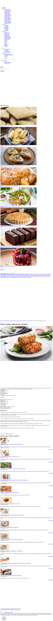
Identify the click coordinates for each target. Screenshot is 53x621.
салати (31, 273)
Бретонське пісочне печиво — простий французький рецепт (11, 575)
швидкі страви (6, 277)
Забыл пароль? (7, 63)
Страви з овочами (8, 14)
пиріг (25, 276)
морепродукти (24, 277)
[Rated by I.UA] (2, 612)
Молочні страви (7, 23)
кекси (17, 277)
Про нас (6, 56)
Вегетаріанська (7, 49)
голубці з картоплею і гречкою (7, 433)
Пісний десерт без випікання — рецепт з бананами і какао (10, 246)
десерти (23, 273)
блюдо (13, 274)
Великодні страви (8, 38)
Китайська (6, 27)
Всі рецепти (4, 617)
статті (42, 276)
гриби (22, 275)
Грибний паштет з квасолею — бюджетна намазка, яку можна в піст (12, 165)
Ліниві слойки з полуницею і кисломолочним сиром (9, 492)
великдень (45, 276)
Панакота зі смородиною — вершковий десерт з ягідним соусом (11, 444)
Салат (33, 275)
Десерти (6, 41)
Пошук (6, 58)
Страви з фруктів (8, 15)
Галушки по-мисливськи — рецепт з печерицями (9, 145)
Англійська (7, 30)
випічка (27, 273)
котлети (14, 276)
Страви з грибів (7, 17)
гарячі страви (42, 273)
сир (12, 276)
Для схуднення (7, 51)
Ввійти (6, 61)
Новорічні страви (8, 37)
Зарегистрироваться (8, 62)
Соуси (6, 43)
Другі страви (7, 33)
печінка (1, 277)
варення (31, 276)
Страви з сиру (7, 20)
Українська (6, 25)
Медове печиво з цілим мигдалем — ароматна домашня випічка (11, 539)
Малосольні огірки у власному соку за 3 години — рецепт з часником (12, 468)
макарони (29, 277)
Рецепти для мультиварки (9, 54)
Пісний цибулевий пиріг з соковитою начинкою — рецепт (10, 226)
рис (9, 277)
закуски (34, 273)
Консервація (7, 44)
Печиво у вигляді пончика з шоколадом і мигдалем (9, 527)
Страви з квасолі (7, 11)
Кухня (3, 24)
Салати (6, 40)
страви (1, 275)
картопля (36, 275)
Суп (20, 275)
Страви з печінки (8, 19)
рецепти (3, 274)
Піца (5, 42)
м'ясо (46, 273)
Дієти (3, 48)
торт (19, 277)
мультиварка (16, 275)
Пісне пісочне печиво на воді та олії (6, 125)
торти (10, 276)
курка (7, 275)
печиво (17, 276)
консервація (40, 275)
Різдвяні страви (7, 36)
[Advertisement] (26, 2)
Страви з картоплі (8, 10)
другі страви (18, 274)
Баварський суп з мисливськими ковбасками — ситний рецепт (11, 550)
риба (4, 275)
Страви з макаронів (8, 18)
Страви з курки (7, 12)
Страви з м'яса (7, 16)
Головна (3, 7)
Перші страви (7, 32)
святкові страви (6, 276)
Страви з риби (7, 9)
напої (44, 275)
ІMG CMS (14, 608)
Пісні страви (7, 34)
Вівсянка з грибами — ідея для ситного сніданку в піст (10, 206)
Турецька (6, 29)
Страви (3, 8)
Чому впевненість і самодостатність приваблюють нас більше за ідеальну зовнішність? (15, 563)
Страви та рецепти (4, 608)
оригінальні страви (27, 275)
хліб (21, 277)
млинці (28, 276)
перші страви (11, 275)
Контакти (6, 55)
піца (23, 276)
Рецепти (3, 31)
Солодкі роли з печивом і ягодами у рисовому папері (9, 456)
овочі (37, 273)
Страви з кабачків (8, 21)
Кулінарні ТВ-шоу (8, 53)
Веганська (6, 50)
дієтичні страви (35, 276)
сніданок (49, 276)
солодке (49, 273)
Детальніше (50, 449)
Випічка (6, 45)
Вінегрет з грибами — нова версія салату (7, 266)
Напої (6, 46)
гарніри (46, 275)
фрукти (20, 276)
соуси (40, 276)
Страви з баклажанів (8, 22)
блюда (8, 274)
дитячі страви (13, 277)
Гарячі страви (7, 35)
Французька (7, 28)
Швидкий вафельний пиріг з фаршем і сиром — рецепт (10, 503)
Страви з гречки (12, 320)
